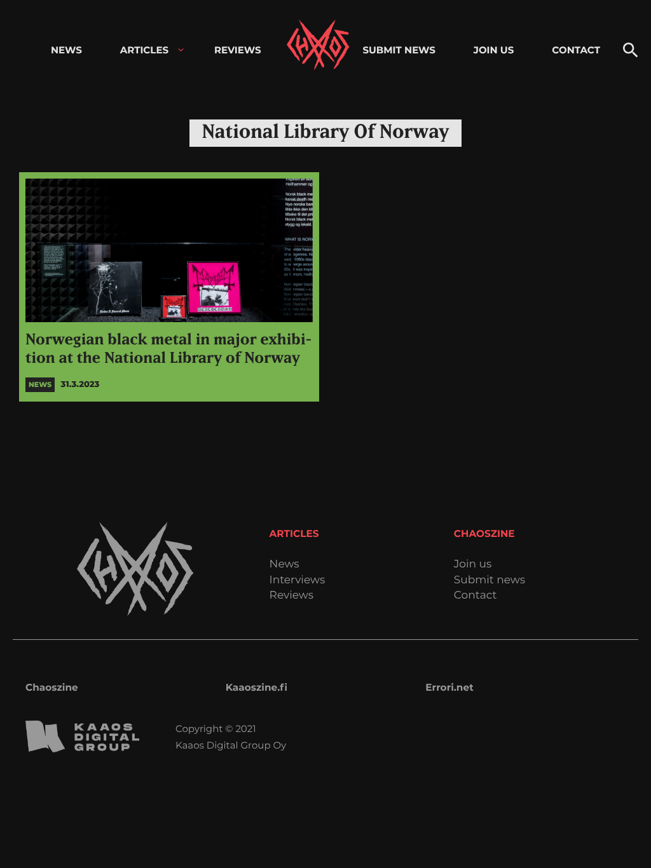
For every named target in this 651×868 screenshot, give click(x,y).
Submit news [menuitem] (398, 50)
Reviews (291, 596)
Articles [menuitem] (144, 50)
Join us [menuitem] (494, 50)
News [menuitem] (66, 50)
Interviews (298, 580)
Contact (475, 596)
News (284, 565)
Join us (472, 565)
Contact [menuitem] (576, 50)
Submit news (489, 580)
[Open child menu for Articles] (181, 50)
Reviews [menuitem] (237, 50)
